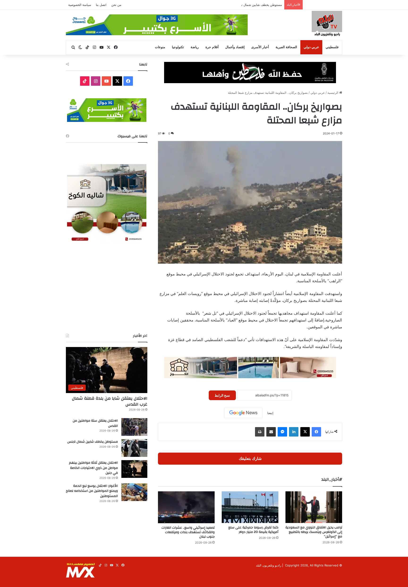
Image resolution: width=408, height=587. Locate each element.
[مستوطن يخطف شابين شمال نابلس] (134, 448)
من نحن (116, 5)
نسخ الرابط (222, 395)
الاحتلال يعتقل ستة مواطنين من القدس (95, 423)
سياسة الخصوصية (79, 5)
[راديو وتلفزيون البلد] (327, 24)
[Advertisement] (106, 288)
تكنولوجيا (178, 47)
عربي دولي (311, 47)
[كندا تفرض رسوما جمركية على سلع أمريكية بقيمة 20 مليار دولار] (250, 507)
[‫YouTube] (106, 81)
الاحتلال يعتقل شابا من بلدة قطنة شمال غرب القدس (109, 401)
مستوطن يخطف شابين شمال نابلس (258, 5)
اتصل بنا (101, 5)
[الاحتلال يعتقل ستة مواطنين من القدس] (134, 427)
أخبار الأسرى (260, 47)
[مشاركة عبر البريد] (271, 432)
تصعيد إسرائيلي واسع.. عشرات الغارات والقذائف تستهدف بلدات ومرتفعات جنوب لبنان (188, 532)
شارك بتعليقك (250, 458)
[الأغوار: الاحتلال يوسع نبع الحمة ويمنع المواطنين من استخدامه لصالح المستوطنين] (134, 492)
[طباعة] (259, 432)
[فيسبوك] (316, 432)
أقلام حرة (212, 47)
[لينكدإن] (293, 432)
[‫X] (305, 432)
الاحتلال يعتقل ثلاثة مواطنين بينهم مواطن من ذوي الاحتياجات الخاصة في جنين (93, 468)
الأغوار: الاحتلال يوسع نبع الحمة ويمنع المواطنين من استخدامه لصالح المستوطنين (92, 491)
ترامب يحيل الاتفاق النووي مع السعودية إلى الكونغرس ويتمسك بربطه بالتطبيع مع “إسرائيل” (313, 532)
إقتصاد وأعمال (235, 47)
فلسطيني (332, 47)
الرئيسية (333, 92)
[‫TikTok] (84, 81)
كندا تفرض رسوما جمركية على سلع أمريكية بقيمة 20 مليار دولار (253, 529)
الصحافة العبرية (286, 47)
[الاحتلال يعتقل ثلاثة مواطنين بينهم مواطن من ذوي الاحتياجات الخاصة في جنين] (134, 469)
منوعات (160, 47)
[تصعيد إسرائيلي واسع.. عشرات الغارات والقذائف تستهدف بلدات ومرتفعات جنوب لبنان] (186, 507)
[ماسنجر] (282, 432)
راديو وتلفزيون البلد (268, 565)
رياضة (195, 47)
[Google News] (243, 413)
